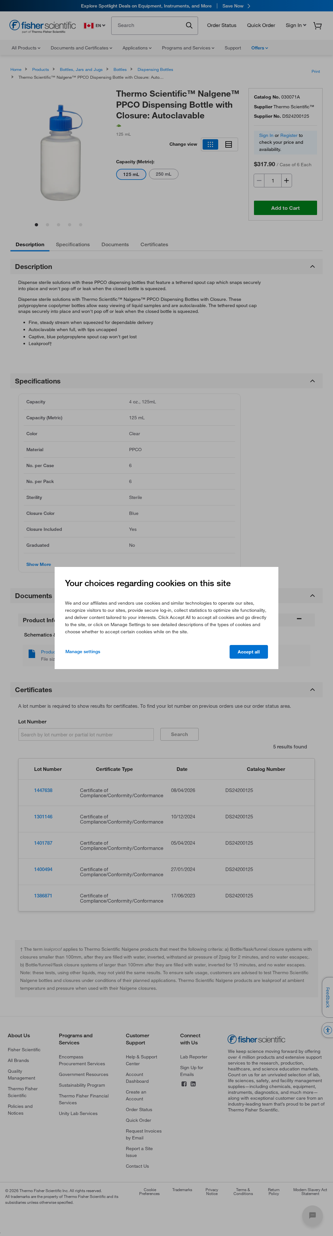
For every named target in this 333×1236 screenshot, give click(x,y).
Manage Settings (82, 651)
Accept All (249, 652)
